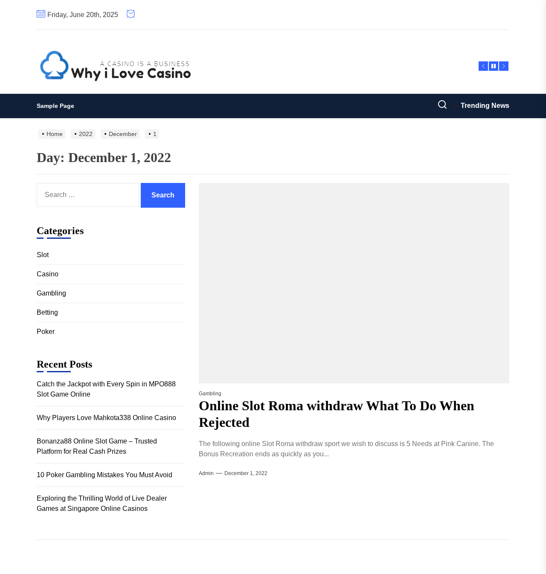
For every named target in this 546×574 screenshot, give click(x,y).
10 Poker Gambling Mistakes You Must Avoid (104, 474)
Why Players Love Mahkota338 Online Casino (106, 417)
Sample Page (55, 105)
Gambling (210, 394)
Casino (47, 274)
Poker (46, 331)
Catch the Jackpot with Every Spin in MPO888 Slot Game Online (106, 389)
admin (206, 473)
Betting (47, 312)
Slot (43, 254)
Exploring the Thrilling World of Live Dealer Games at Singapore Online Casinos (102, 503)
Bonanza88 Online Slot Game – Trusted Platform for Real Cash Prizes (97, 446)
